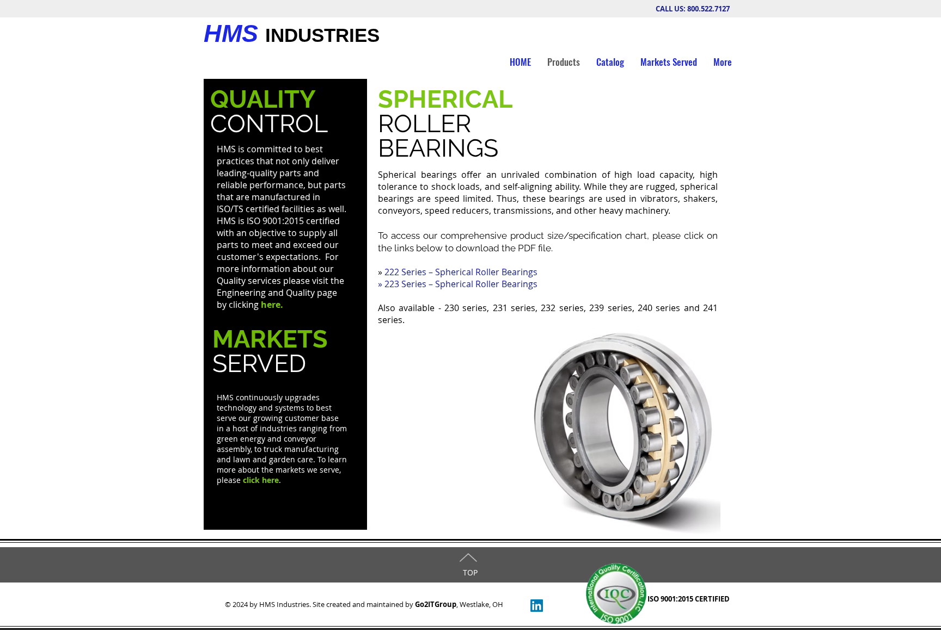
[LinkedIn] (536, 605)
